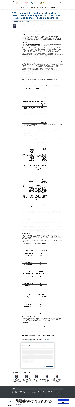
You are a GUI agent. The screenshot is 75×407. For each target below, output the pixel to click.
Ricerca (42, 5)
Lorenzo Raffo (28, 21)
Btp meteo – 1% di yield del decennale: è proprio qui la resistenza (37, 379)
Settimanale (47, 5)
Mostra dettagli (18, 404)
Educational (33, 7)
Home (22, 5)
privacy (35, 364)
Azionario (21, 7)
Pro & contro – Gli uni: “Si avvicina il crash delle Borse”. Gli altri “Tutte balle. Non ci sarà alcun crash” (57, 380)
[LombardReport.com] (37, 3)
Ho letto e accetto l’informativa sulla (29, 364)
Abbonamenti (32, 5)
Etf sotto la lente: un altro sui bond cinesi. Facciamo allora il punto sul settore (46, 379)
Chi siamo (26, 5)
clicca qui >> (48, 339)
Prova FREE (38, 5)
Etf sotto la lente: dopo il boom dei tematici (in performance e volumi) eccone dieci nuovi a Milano (26, 380)
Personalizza (62, 402)
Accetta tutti (63, 399)
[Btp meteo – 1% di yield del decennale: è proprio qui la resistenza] (36, 376)
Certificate (26, 7)
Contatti (52, 5)
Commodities (30, 7)
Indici (45, 7)
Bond (23, 7)
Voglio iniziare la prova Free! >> (48, 366)
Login (60, 2)
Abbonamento (16, 21)
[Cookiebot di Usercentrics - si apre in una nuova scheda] (10, 405)
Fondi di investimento (41, 7)
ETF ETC (37, 7)
